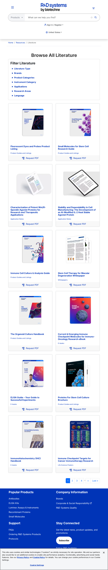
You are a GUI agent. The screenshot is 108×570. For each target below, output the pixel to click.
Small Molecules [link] (17, 516)
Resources (20, 42)
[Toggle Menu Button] (12, 7)
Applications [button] (20, 86)
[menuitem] (10, 42)
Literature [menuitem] (32, 42)
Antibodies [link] (14, 498)
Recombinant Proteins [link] (19, 512)
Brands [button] (18, 73)
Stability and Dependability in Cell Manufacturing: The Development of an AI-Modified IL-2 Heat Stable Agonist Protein (77, 211)
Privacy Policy (23, 557)
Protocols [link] (13, 538)
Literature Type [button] (22, 68)
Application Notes (17, 219)
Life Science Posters (65, 465)
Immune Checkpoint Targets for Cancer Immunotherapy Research (75, 459)
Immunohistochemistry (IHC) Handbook (26, 459)
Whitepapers (62, 280)
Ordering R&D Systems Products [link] (25, 534)
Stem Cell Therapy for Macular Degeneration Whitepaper (74, 274)
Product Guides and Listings (21, 153)
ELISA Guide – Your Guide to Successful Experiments (25, 398)
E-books (61, 343)
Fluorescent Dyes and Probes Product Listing (30, 147)
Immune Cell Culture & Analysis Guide (30, 273)
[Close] (104, 552)
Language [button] (19, 95)
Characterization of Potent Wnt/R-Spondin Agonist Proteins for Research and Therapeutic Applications (28, 211)
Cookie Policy (39, 557)
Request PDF (32, 158)
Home (10, 42)
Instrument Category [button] (25, 82)
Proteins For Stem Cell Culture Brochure (73, 398)
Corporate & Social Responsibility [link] (72, 503)
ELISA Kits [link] (14, 503)
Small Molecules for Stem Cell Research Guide (73, 147)
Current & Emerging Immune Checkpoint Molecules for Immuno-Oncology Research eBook (76, 336)
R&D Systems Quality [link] (66, 507)
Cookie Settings (37, 565)
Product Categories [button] (24, 77)
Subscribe (64, 540)
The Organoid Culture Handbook (27, 334)
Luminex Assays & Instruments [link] (24, 507)
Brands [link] (59, 498)
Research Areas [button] (22, 91)
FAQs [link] (11, 529)
